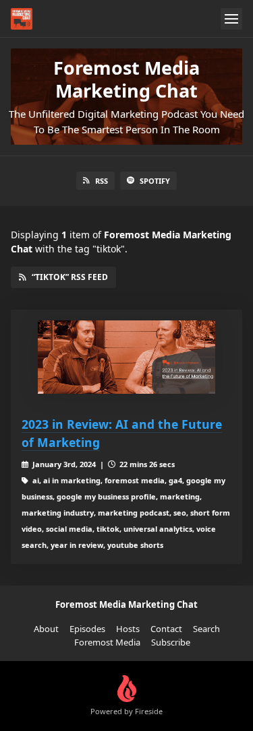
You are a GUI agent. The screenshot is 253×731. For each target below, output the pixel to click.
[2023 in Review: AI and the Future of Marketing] (126, 357)
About (46, 629)
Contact (166, 629)
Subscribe (170, 642)
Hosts (128, 629)
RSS (101, 181)
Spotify (155, 181)
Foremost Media (107, 642)
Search (206, 629)
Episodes (87, 629)
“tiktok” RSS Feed (70, 277)
